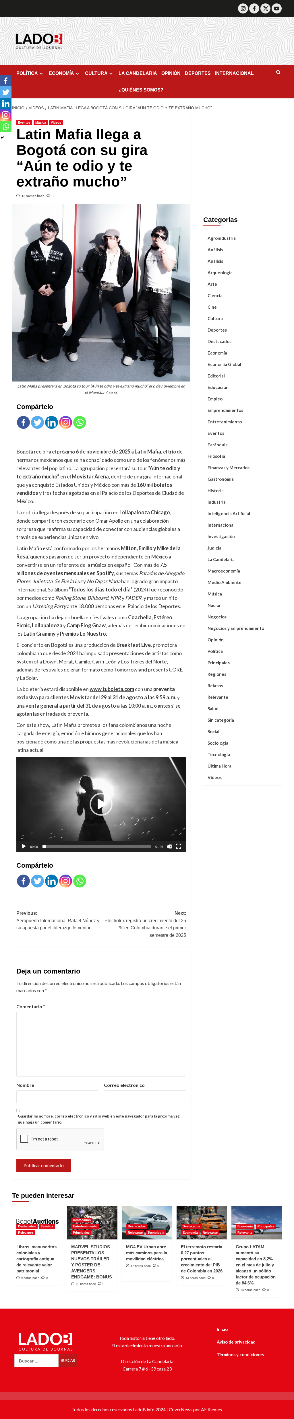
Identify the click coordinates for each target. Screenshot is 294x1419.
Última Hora (219, 765)
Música (40, 122)
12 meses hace (33, 196)
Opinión (216, 639)
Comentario (30, 1006)
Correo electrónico (124, 1085)
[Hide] (2, 137)
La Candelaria (221, 559)
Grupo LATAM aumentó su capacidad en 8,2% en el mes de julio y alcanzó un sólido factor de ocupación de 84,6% (256, 1264)
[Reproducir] (24, 846)
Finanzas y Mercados (228, 467)
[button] (101, 804)
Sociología (218, 742)
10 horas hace (86, 1284)
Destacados (219, 341)
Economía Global (224, 364)
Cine (212, 307)
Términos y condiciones (240, 1354)
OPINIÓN (171, 73)
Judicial (215, 547)
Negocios (217, 616)
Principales (219, 662)
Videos (56, 122)
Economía (217, 352)
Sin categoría (221, 720)
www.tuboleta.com (112, 689)
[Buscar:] (36, 1360)
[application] (101, 804)
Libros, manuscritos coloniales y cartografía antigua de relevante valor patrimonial (36, 1258)
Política (215, 651)
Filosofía (216, 456)
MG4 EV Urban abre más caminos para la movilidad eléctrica (146, 1252)
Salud (213, 708)
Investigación (221, 536)
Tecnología (219, 754)
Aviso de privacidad (236, 1341)
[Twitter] (265, 8)
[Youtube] (277, 8)
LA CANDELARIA (138, 73)
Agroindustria (222, 238)
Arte (212, 284)
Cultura (215, 318)
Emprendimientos (225, 410)
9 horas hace (30, 1278)
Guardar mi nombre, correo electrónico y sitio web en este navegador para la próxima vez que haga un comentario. (99, 1119)
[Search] (278, 72)
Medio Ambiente (224, 582)
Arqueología (220, 272)
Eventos (24, 122)
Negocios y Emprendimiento (236, 628)
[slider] (96, 846)
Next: (145, 924)
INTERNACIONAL (234, 73)
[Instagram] (243, 8)
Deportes (217, 329)
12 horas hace (141, 1266)
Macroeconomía (224, 570)
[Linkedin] (51, 422)
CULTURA (96, 73)
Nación (215, 605)
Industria (217, 502)
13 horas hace (195, 1278)
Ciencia (215, 295)
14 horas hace (250, 1290)
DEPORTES (198, 73)
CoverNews (180, 1409)
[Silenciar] (169, 846)
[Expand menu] (41, 73)
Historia (216, 490)
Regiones (217, 674)
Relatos (215, 685)
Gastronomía (221, 479)
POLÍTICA (27, 73)
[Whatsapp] (79, 422)
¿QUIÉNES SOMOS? (141, 89)
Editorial (216, 375)
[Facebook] (254, 8)
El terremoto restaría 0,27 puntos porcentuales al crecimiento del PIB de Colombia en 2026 (202, 1258)
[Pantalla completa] (178, 846)
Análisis (215, 249)
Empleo (215, 398)
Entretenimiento (225, 421)
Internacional (221, 524)
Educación (218, 387)
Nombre (25, 1085)
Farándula (218, 444)
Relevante (218, 697)
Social (213, 731)
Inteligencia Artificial (229, 513)
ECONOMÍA (61, 73)
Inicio (222, 1329)
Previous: (57, 920)
